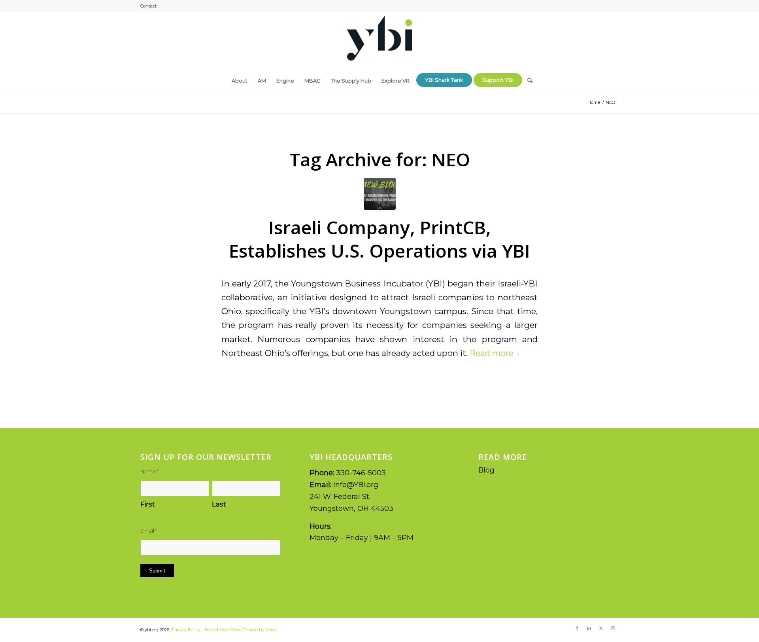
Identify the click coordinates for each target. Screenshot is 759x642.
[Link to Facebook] (577, 628)
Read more (492, 353)
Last (219, 504)
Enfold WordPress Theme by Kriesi (240, 630)
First (147, 504)
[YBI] (379, 41)
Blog (486, 470)
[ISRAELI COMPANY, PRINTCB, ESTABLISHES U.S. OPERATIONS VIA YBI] (380, 194)
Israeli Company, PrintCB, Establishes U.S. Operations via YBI (379, 239)
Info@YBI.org (355, 484)
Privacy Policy (185, 630)
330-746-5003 (361, 473)
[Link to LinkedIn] (589, 628)
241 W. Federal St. (340, 496)
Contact (148, 6)
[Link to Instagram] (613, 628)
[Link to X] (601, 628)
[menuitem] (148, 6)
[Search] (527, 78)
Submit (157, 571)
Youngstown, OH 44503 (351, 508)
